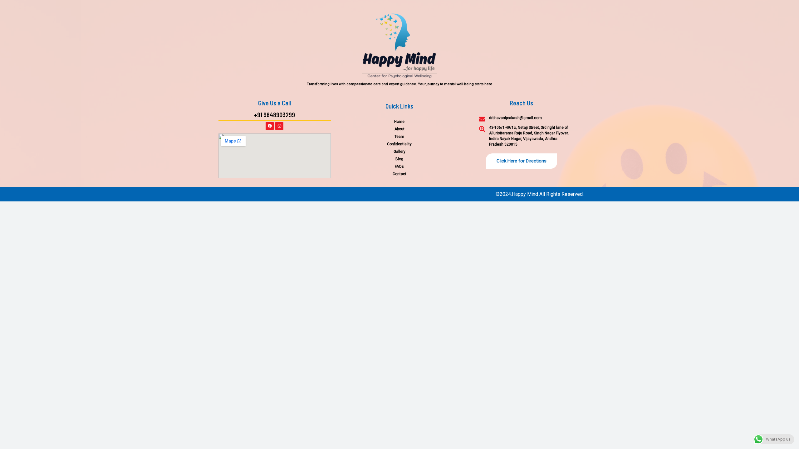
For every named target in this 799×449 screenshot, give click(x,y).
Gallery (399, 151)
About (399, 129)
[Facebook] (270, 126)
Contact (399, 174)
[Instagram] (279, 126)
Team (399, 136)
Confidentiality (399, 144)
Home (399, 121)
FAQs (399, 166)
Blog (399, 159)
